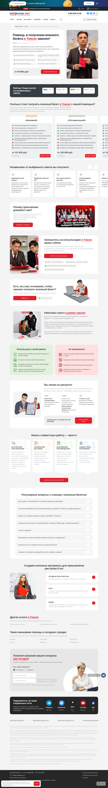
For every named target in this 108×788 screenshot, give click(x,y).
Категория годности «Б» (41, 720)
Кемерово (13, 639)
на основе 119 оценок (22, 43)
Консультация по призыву (17, 624)
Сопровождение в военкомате (48, 624)
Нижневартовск (74, 642)
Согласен (37, 783)
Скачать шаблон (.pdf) (83, 420)
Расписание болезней (90, 720)
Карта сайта (85, 777)
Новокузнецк (73, 639)
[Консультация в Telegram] (103, 675)
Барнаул (12, 642)
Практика (19, 19)
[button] (90, 167)
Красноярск (43, 642)
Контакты (52, 19)
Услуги (12, 19)
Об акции (89, 3)
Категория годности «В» (66, 720)
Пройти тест (24, 298)
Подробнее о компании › (23, 224)
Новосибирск (43, 639)
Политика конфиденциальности (90, 772)
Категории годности (17, 720)
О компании (37, 19)
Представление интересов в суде (79, 624)
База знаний (27, 19)
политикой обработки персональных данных (43, 685)
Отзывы (45, 19)
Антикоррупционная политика (90, 775)
